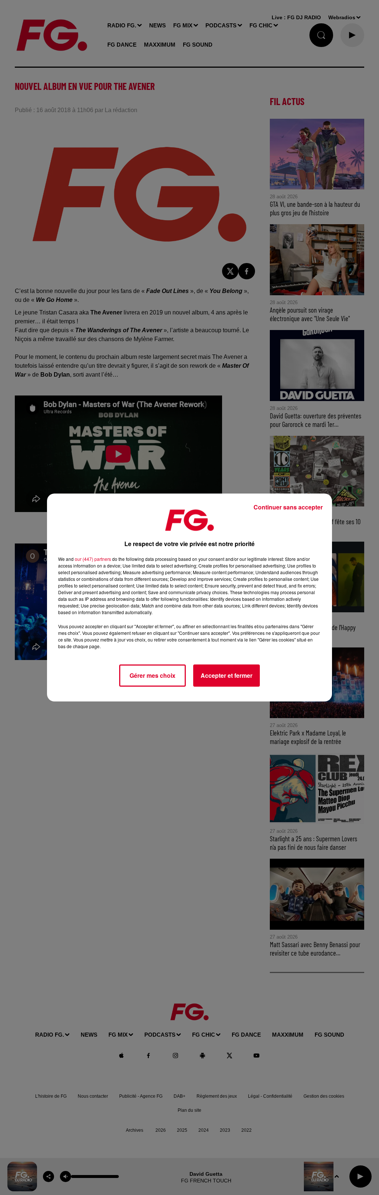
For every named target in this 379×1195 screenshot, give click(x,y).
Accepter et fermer (226, 675)
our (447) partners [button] (93, 559)
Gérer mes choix (152, 675)
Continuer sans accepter (288, 507)
